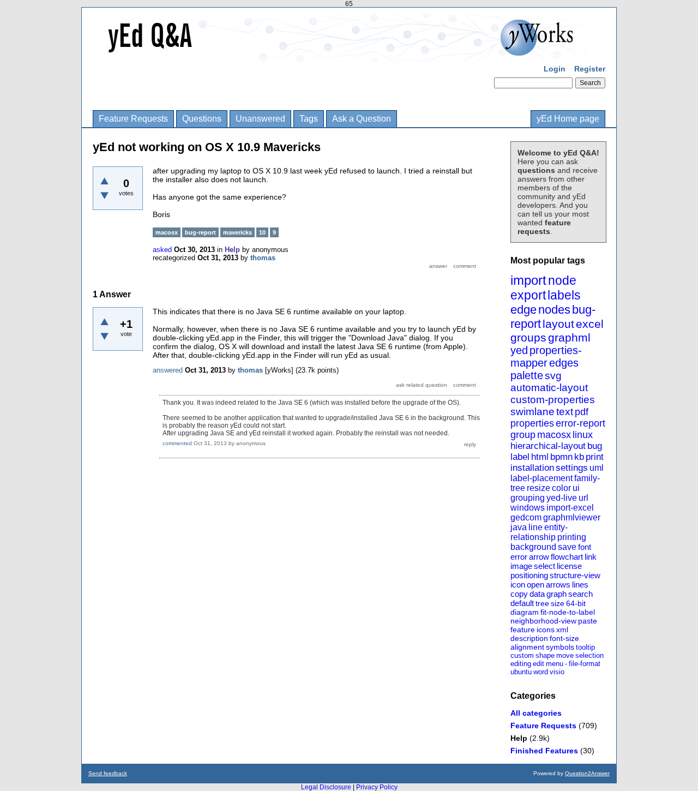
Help (518, 738)
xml (562, 629)
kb (579, 457)
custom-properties (552, 399)
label (519, 457)
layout (558, 323)
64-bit (576, 603)
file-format (584, 664)
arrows (558, 584)
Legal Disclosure (326, 787)
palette (526, 375)
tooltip (585, 647)
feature (522, 629)
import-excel (570, 507)
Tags (308, 118)
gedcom (525, 517)
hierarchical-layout (548, 446)
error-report (580, 423)
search (580, 593)
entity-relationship (539, 532)
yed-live (561, 497)
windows (527, 507)
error (518, 556)
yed (519, 350)
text (564, 411)
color (561, 488)
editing (520, 664)
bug (594, 446)
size (557, 603)
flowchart (567, 556)
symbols (560, 647)
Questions (201, 118)
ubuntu (521, 672)
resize (538, 488)
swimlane (532, 411)
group (522, 434)
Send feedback (107, 773)
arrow (539, 556)
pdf (581, 411)
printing (571, 537)
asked (162, 249)
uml (596, 467)
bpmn (561, 457)
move (565, 655)
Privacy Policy (377, 787)
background (533, 547)
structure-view (575, 575)
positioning (529, 575)
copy (519, 593)
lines (580, 584)
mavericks (237, 232)
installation (532, 468)
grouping (527, 497)
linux (583, 434)
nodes (554, 309)
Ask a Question (361, 118)
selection (589, 655)
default (522, 603)
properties (532, 423)
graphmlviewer (571, 517)
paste (587, 620)
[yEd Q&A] (341, 55)
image (521, 566)
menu (554, 664)
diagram (524, 612)
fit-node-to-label (567, 612)
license (569, 566)
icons (546, 629)
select (544, 566)
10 (262, 232)
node (562, 280)
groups (528, 337)
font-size (564, 638)
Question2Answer (587, 773)
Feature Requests (133, 118)
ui (576, 488)
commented (177, 443)
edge (523, 309)
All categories (536, 713)
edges (564, 363)
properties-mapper (546, 356)
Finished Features (544, 750)
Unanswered (260, 118)
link (591, 556)
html (540, 457)
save (567, 547)
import (528, 280)
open (535, 584)
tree (542, 603)
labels (564, 295)
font (584, 547)
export (528, 295)
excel (590, 323)
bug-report (200, 232)
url (583, 497)
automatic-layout (549, 387)
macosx (554, 434)
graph (556, 593)
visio (557, 672)
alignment (527, 647)
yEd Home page (568, 118)
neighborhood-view (543, 620)
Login (554, 68)
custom (522, 655)
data (537, 593)
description (529, 638)
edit (538, 664)
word (540, 672)
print (595, 457)
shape (545, 655)
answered (168, 370)
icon (517, 584)
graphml (569, 337)
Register (589, 68)
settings (572, 468)
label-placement (541, 478)
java (518, 527)
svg (553, 375)
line (535, 527)
